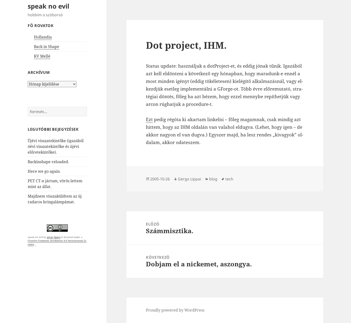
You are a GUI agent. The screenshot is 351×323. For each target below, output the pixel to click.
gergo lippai (53, 237)
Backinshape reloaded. (48, 161)
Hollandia (43, 37)
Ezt (149, 119)
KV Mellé (42, 56)
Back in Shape (46, 46)
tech (229, 179)
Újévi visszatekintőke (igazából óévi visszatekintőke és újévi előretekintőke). (56, 146)
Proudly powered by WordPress (175, 310)
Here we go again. (44, 171)
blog (213, 179)
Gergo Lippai (189, 179)
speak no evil (48, 6)
